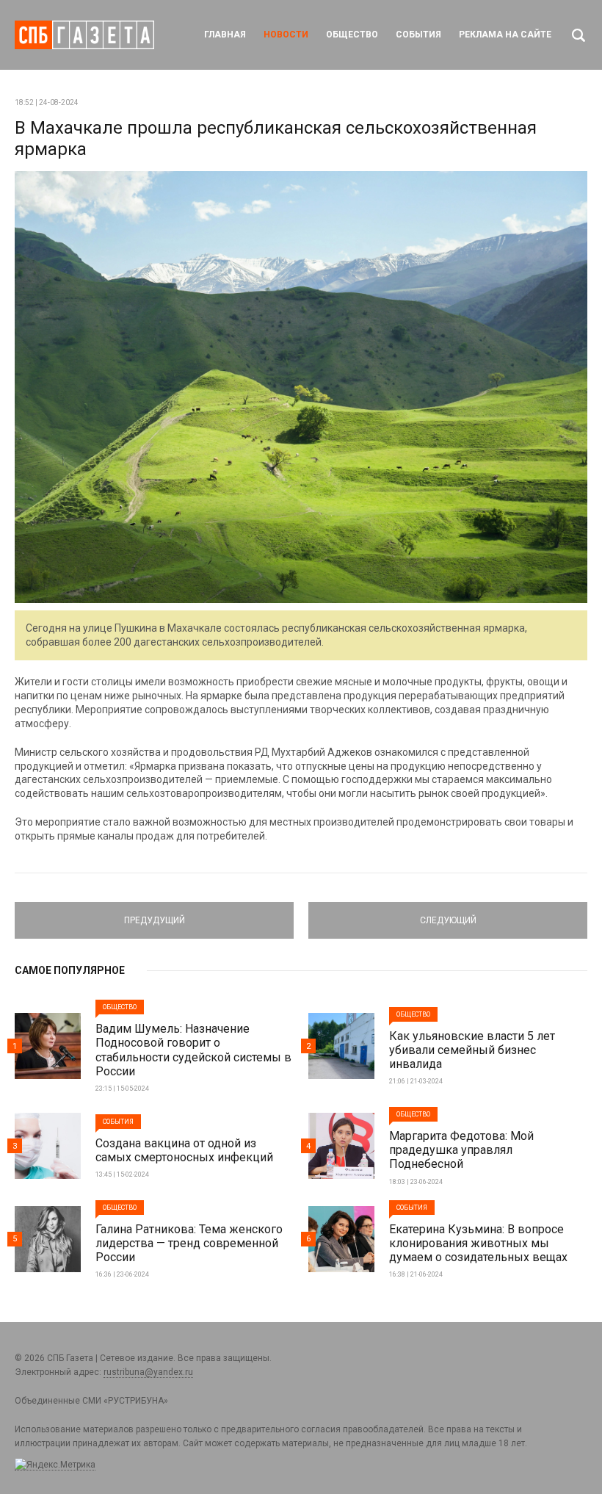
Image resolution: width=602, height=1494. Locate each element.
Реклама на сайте (505, 34)
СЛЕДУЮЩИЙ (447, 913)
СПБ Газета (84, 35)
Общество (352, 34)
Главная (225, 34)
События (418, 34)
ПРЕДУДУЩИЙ (154, 913)
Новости (286, 34)
